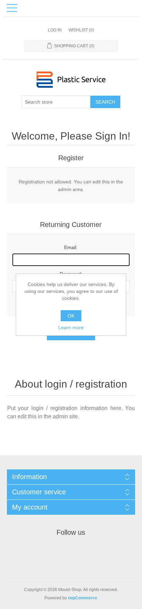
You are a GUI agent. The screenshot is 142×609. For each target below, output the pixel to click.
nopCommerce (82, 598)
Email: (71, 247)
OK (71, 315)
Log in (55, 30)
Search (105, 102)
